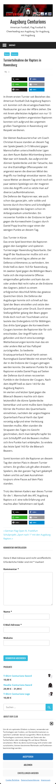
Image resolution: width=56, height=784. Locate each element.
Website (8, 637)
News (6, 54)
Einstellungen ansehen (28, 773)
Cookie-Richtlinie (12, 780)
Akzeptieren (28, 756)
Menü (12, 45)
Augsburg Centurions (28, 21)
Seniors (14, 54)
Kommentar (11, 569)
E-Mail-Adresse (12, 624)
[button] (51, 723)
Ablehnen (28, 764)
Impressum (45, 780)
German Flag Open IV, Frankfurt (21, 530)
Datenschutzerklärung (30, 780)
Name (7, 611)
